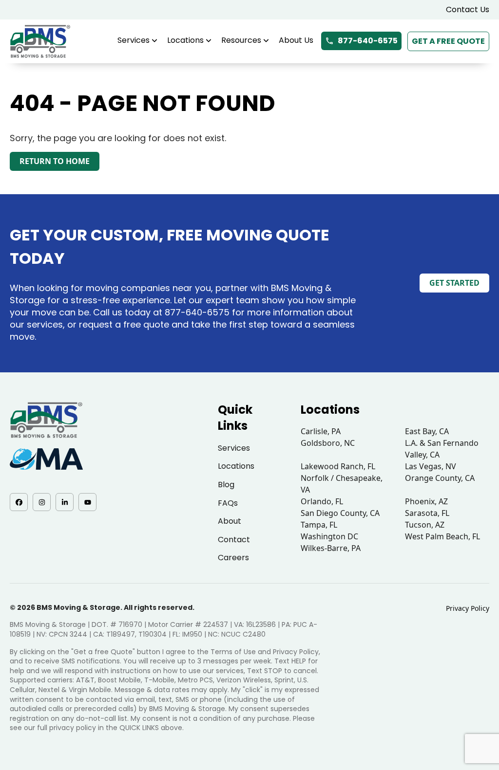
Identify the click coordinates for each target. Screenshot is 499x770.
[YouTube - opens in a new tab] (87, 502)
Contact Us (467, 9)
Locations (185, 40)
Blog (226, 484)
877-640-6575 (368, 40)
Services (133, 40)
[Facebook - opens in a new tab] (18, 502)
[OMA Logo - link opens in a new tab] (46, 459)
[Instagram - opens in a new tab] (41, 502)
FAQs (228, 503)
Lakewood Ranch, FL (338, 466)
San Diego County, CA (340, 513)
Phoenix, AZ (426, 501)
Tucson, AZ (424, 524)
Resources (241, 40)
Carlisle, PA (321, 431)
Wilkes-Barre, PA (331, 548)
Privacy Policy (467, 608)
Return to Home (54, 161)
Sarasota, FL (427, 513)
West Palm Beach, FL (442, 536)
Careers (233, 557)
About (229, 521)
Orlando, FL (322, 501)
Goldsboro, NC (328, 443)
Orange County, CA (440, 478)
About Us (296, 40)
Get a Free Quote (448, 41)
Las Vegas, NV (430, 466)
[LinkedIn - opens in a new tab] (64, 502)
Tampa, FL (319, 524)
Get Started (454, 282)
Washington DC (329, 536)
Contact (234, 539)
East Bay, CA (427, 431)
